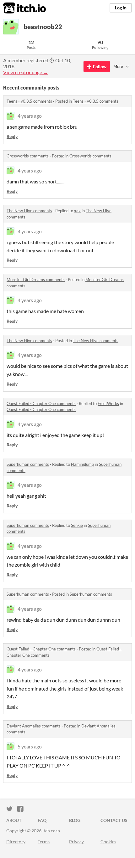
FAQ (42, 820)
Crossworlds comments (28, 155)
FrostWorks (108, 403)
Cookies (108, 841)
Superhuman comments (28, 464)
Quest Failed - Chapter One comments (41, 403)
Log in (121, 7)
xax (77, 210)
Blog (74, 820)
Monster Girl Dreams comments (36, 279)
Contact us (113, 820)
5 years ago (30, 746)
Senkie (77, 525)
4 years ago (30, 116)
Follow (99, 66)
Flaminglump (82, 464)
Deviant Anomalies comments (34, 725)
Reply (12, 136)
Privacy (76, 841)
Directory (15, 841)
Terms (44, 841)
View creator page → (25, 72)
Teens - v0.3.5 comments (29, 101)
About (13, 820)
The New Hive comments (29, 210)
